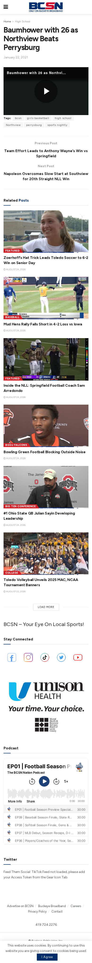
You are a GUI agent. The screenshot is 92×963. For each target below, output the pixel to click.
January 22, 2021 (16, 57)
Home (7, 21)
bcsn (18, 118)
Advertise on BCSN (20, 906)
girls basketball (38, 118)
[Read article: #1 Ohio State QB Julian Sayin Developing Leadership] (46, 487)
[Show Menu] (6, 7)
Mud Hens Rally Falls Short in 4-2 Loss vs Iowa (43, 324)
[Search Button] (86, 7)
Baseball (12, 317)
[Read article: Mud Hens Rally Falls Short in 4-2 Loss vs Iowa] (46, 298)
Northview (13, 125)
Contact (57, 911)
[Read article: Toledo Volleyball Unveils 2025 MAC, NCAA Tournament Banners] (46, 553)
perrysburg (34, 125)
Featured (12, 250)
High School (22, 21)
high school (63, 118)
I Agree (47, 957)
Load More (46, 607)
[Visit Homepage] (46, 7)
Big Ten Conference (20, 506)
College (11, 572)
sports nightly (57, 125)
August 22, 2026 (15, 591)
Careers (76, 906)
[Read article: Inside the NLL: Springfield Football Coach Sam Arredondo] (46, 359)
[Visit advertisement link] (46, 705)
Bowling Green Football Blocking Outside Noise (45, 452)
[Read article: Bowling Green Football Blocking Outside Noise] (46, 426)
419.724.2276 (46, 925)
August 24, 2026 (15, 269)
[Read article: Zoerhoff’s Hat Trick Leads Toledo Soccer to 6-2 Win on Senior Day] (46, 231)
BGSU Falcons (16, 445)
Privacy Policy (37, 911)
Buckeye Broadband (52, 906)
